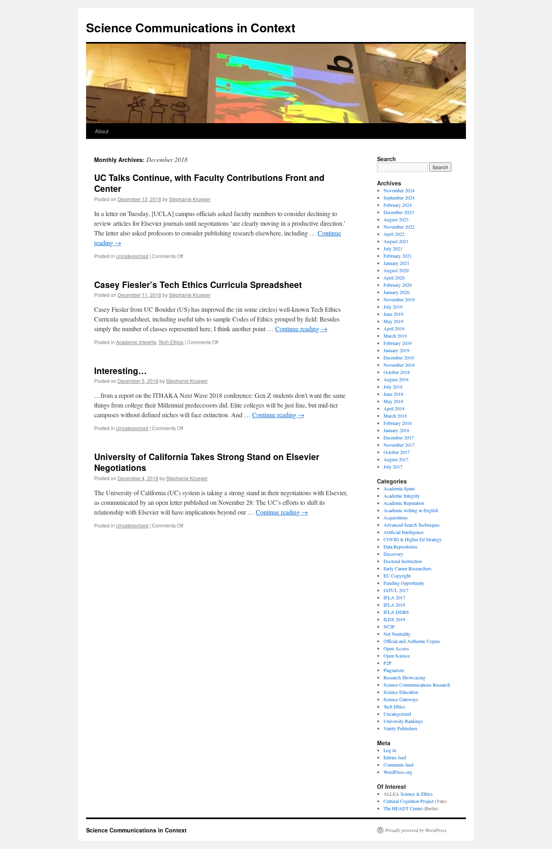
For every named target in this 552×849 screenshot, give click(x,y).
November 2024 (399, 190)
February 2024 (397, 205)
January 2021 (396, 263)
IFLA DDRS (396, 612)
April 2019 (394, 328)
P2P (387, 663)
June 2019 (393, 314)
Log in (389, 750)
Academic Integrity (136, 341)
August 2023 (396, 219)
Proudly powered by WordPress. (416, 830)
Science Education (400, 692)
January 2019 (396, 350)
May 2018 (393, 401)
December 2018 (398, 357)
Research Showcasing (404, 677)
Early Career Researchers (407, 568)
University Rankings (403, 721)
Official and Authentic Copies (411, 641)
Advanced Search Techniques (411, 524)
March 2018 (395, 415)
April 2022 (394, 234)
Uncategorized (132, 255)
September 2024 (399, 197)
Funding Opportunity (403, 583)
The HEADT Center (402, 808)
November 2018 (399, 364)
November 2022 (399, 226)
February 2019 (397, 343)
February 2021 (397, 255)
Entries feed (394, 757)
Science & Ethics (416, 793)
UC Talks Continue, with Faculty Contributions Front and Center (209, 182)
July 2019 (392, 306)
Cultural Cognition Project (408, 801)
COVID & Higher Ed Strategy (412, 539)
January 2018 (396, 430)
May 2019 (393, 321)
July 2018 (392, 386)
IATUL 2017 (396, 590)
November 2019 (399, 299)
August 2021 (396, 241)
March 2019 (395, 335)
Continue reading (301, 328)
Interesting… (120, 370)
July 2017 (392, 466)
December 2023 (398, 212)
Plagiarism (393, 670)
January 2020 (396, 292)
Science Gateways (400, 699)
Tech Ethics (170, 341)
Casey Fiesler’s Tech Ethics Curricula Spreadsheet (198, 284)
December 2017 (398, 437)
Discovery (393, 554)
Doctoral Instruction (402, 561)
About (102, 131)
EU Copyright (397, 575)
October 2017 (396, 452)
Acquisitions (395, 517)
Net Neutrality (397, 633)
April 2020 (394, 277)
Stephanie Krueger (190, 198)
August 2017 (396, 459)
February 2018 (397, 423)
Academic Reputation (403, 503)
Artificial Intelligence (403, 532)
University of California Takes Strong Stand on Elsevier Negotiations (206, 461)
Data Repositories (400, 546)
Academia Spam (399, 488)
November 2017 (399, 444)
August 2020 (396, 270)
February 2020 (397, 285)
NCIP (389, 626)
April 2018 (394, 408)
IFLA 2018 (394, 604)
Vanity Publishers (400, 728)
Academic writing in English (410, 510)
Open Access (396, 648)
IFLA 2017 (394, 597)
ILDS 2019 (394, 619)
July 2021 (392, 248)
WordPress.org (397, 772)
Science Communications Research (416, 684)
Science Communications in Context (190, 27)
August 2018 (396, 379)
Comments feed (398, 764)
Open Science (396, 655)
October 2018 (396, 372)
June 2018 (393, 394)
